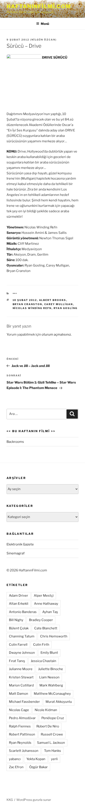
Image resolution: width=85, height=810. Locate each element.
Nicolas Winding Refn (32, 308)
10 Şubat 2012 (25, 300)
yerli (54, 759)
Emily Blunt (49, 653)
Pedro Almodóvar (22, 718)
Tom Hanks (52, 751)
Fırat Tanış (17, 661)
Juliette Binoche (50, 669)
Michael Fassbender (24, 702)
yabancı (15, 759)
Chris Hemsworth (53, 636)
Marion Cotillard (21, 685)
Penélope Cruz (52, 718)
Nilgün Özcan (43, 39)
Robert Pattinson (22, 734)
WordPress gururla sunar (33, 800)
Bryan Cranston (27, 304)
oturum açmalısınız (56, 334)
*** (15, 293)
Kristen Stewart (21, 677)
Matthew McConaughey (52, 694)
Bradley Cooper (41, 620)
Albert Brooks (52, 300)
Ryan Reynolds (20, 743)
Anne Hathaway (46, 604)
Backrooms (15, 442)
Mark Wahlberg (51, 685)
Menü (45, 23)
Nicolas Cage (19, 710)
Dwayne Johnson (22, 653)
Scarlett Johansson (23, 751)
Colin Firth (41, 645)
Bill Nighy (16, 620)
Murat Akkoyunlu (59, 702)
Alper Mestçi (44, 596)
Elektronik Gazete (20, 544)
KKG (10, 800)
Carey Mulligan (58, 304)
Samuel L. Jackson (51, 743)
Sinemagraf (16, 553)
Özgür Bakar (38, 767)
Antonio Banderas (23, 612)
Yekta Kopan (35, 759)
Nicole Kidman (46, 710)
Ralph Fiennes (20, 726)
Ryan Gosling (66, 308)
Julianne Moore (20, 669)
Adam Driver (18, 596)
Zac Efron (16, 767)
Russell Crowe (52, 734)
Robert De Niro (47, 726)
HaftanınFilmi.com (39, 6)
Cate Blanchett (45, 628)
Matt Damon (18, 694)
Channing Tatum (21, 636)
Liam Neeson (49, 677)
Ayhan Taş (50, 612)
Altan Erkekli (18, 604)
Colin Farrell (18, 645)
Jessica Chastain (43, 661)
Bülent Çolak (19, 628)
